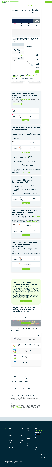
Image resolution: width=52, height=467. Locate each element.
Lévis (20, 447)
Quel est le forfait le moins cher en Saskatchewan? (20, 403)
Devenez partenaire (29, 451)
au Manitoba (10, 435)
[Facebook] (35, 430)
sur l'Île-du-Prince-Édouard (12, 433)
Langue (36, 437)
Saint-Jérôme (21, 449)
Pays (35, 442)
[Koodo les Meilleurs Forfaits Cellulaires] (13, 141)
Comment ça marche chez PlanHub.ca (30, 443)
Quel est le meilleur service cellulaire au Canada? (20, 381)
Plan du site (22, 461)
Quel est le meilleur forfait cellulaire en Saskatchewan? (21, 388)
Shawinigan (21, 445)
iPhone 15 (14, 217)
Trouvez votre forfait (37, 72)
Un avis (20, 114)
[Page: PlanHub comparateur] (6, 2)
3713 (22, 49)
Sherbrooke (21, 433)
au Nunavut (10, 440)
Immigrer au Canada (29, 430)
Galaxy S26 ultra (34, 249)
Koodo (26, 99)
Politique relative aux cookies (17, 461)
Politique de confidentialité (8, 461)
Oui (21, 55)
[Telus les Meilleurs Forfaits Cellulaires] (13, 147)
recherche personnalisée (17, 407)
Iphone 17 (38, 216)
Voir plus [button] (26, 368)
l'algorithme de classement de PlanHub (33, 221)
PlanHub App (29, 445)
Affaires (37, 1)
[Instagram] (37, 430)
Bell (30, 80)
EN (43, 1)
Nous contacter (29, 447)
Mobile (10, 428)
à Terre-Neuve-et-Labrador (12, 447)
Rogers (36, 313)
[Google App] (41, 435)
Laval (20, 442)
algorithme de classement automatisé (25, 172)
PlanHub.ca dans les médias (30, 453)
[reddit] (43, 430)
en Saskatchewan (11, 445)
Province (36, 447)
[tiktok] (42, 430)
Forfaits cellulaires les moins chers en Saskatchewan (36, 5)
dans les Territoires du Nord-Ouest (13, 449)
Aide (28, 428)
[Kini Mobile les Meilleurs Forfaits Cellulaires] (13, 109)
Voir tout (26, 106)
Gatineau (21, 435)
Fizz (15, 384)
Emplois (28, 449)
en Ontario (10, 442)
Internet (21, 428)
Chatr (28, 80)
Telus (21, 80)
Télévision (32, 1)
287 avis (20, 146)
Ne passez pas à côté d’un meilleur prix (26, 301)
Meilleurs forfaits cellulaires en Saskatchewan (19, 5)
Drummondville (22, 440)
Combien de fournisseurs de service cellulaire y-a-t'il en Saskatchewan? (24, 395)
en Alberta (10, 430)
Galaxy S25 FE (28, 249)
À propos (28, 438)
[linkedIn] (40, 430)
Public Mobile (18, 80)
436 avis (20, 223)
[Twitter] (38, 430)
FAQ (27, 433)
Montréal (21, 430)
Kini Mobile (23, 99)
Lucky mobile (25, 80)
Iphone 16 (34, 216)
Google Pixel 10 (23, 249)
